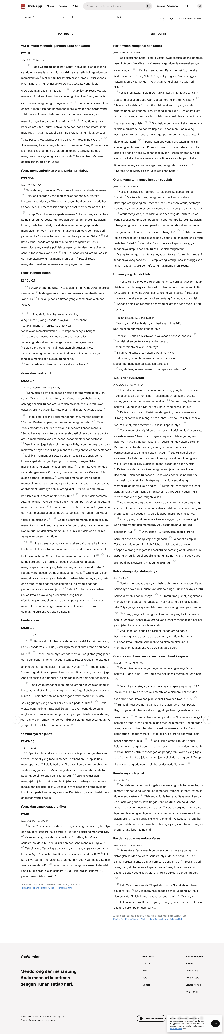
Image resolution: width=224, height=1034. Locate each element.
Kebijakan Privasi (48, 1016)
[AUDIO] (162, 18)
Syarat (61, 1016)
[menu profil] (197, 6)
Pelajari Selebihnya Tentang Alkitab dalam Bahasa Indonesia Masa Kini (147, 918)
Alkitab (50, 6)
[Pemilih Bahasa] (186, 6)
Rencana (63, 6)
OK (215, 1023)
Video (75, 6)
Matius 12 (29, 17)
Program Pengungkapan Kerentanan (38, 1020)
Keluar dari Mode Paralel (191, 18)
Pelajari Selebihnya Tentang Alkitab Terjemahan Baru (46, 887)
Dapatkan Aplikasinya (167, 6)
